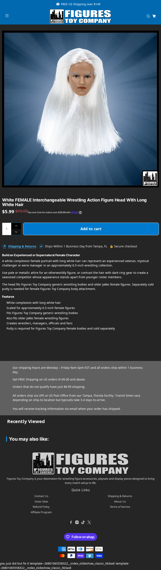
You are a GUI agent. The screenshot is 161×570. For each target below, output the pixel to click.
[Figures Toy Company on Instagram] (76, 522)
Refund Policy (41, 507)
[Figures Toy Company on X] (89, 522)
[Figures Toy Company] (80, 16)
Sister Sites (41, 501)
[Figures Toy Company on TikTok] (83, 522)
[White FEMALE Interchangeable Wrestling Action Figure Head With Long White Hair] (80, 109)
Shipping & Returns (22, 246)
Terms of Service (120, 507)
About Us (120, 501)
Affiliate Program (41, 512)
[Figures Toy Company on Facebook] (70, 522)
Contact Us (41, 496)
